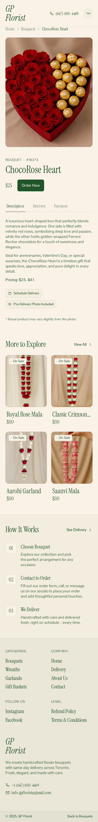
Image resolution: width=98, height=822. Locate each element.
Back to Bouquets (80, 816)
